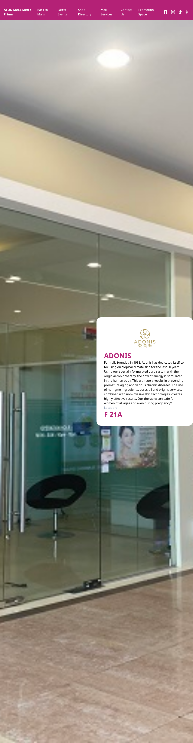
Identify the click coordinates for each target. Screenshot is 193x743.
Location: (110, 408)
